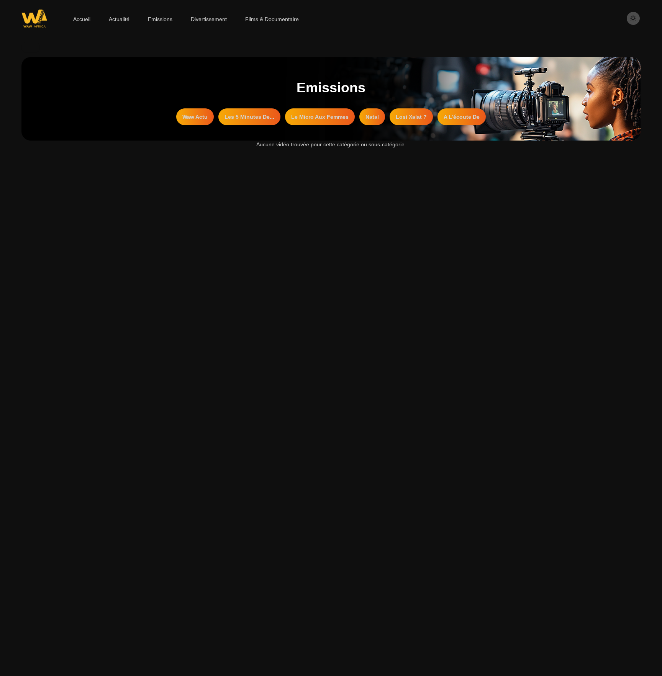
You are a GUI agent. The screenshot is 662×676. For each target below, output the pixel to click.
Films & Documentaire (272, 19)
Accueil (81, 19)
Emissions (160, 19)
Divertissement (209, 19)
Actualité (119, 19)
